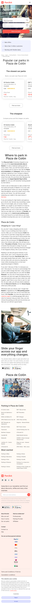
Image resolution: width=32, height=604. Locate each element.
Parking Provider (18, 519)
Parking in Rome (21, 453)
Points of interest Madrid (23, 55)
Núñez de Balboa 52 (6, 416)
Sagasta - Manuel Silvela (23, 422)
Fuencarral (4, 429)
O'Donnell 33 (20, 432)
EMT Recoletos (20, 412)
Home (2, 55)
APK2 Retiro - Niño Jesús (23, 446)
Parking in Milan (5, 453)
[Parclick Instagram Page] (2, 480)
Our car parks (5, 521)
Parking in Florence (6, 462)
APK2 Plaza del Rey (22, 419)
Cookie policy (13, 590)
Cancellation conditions (8, 575)
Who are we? (5, 516)
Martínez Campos (5, 432)
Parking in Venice (5, 466)
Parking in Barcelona (6, 456)
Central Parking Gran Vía (23, 429)
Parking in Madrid (21, 456)
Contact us (4, 529)
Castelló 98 (4, 435)
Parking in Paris (5, 459)
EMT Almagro (20, 416)
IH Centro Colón (5, 409)
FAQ (2, 532)
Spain (6, 55)
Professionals (17, 516)
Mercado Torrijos (5, 426)
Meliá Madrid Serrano (22, 435)
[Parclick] (6, 2)
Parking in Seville (21, 459)
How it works (5, 519)
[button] (16, 20)
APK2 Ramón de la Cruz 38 (8, 419)
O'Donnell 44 (4, 446)
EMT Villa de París (21, 409)
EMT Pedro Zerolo (21, 426)
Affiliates (15, 521)
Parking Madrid (12, 55)
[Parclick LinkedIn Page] (5, 480)
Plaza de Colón (6, 56)
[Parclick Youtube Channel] (12, 480)
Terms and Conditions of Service (11, 571)
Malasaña (3, 438)
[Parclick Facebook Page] (8, 480)
